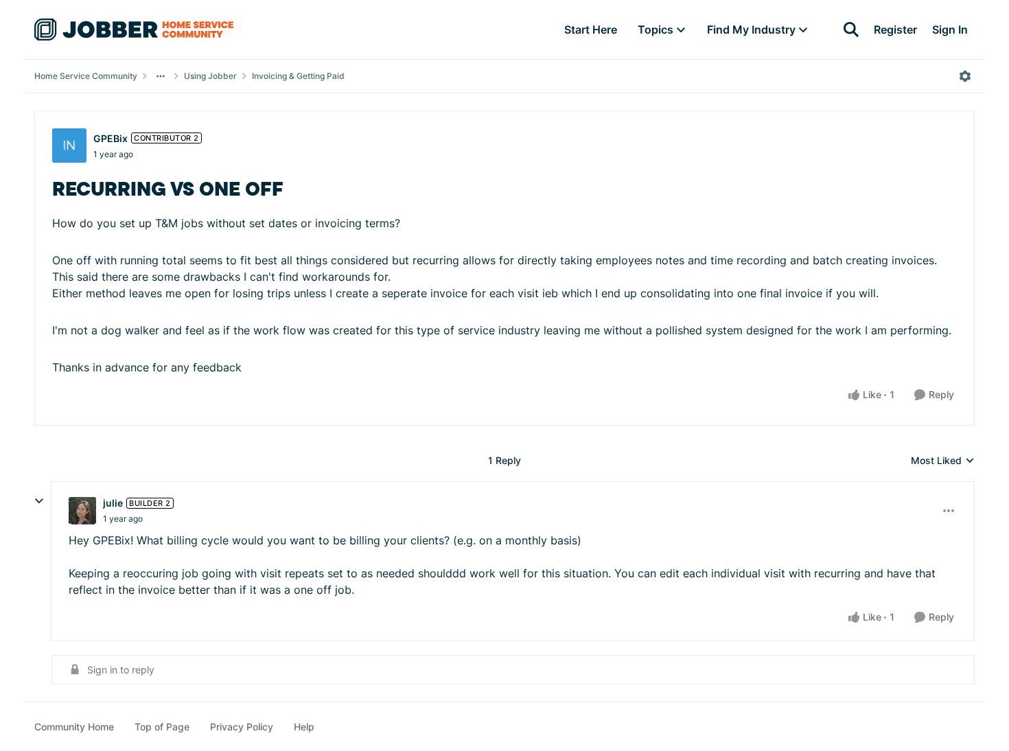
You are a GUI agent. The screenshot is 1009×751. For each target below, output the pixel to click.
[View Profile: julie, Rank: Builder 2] (82, 510)
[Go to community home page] (133, 29)
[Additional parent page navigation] (160, 76)
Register (895, 29)
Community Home (74, 726)
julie (113, 503)
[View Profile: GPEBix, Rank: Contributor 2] (69, 145)
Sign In (950, 29)
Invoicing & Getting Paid (298, 76)
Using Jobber (210, 76)
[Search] (851, 29)
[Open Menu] (965, 76)
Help (304, 726)
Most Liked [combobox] (943, 460)
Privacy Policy (241, 726)
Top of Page (162, 726)
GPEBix (110, 138)
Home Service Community (85, 76)
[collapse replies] (39, 501)
